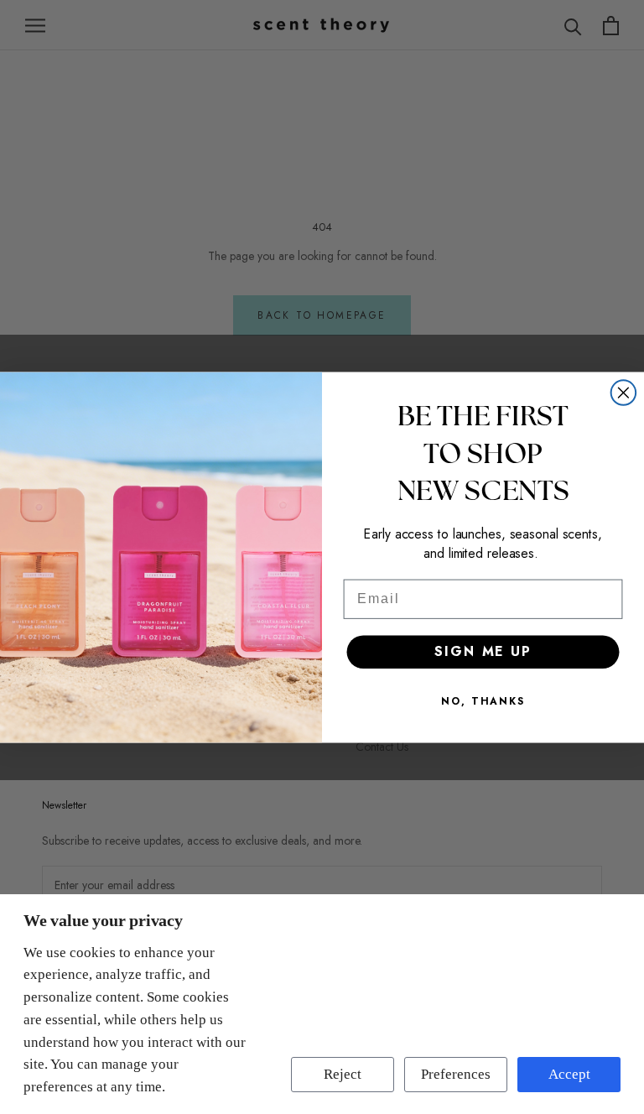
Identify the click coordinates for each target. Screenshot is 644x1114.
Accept (569, 1074)
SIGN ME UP (482, 651)
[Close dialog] (623, 392)
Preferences (456, 1074)
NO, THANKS (482, 701)
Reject (342, 1074)
